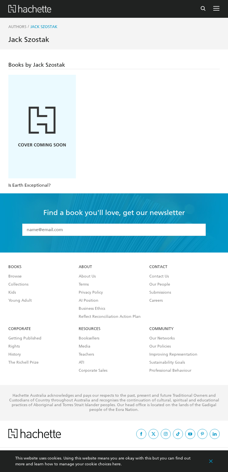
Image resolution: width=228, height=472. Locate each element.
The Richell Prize (23, 362)
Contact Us (159, 276)
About (85, 267)
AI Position (88, 301)
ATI (81, 362)
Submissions (160, 292)
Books (14, 267)
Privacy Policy (91, 292)
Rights (14, 346)
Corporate (19, 329)
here (116, 464)
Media (84, 346)
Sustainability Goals (167, 362)
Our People (159, 284)
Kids (12, 292)
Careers (156, 301)
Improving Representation (173, 354)
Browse (15, 276)
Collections (18, 284)
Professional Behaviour (170, 371)
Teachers (86, 354)
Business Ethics (92, 309)
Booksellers (89, 338)
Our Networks (162, 338)
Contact (158, 267)
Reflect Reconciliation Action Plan (110, 317)
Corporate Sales (93, 371)
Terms (84, 284)
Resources (89, 329)
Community (161, 329)
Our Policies (160, 346)
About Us (87, 276)
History (14, 354)
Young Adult (20, 301)
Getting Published (24, 338)
